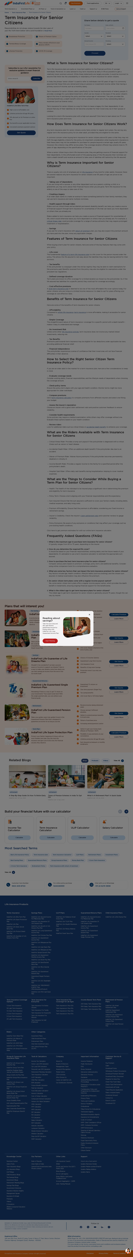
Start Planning (50, 641)
